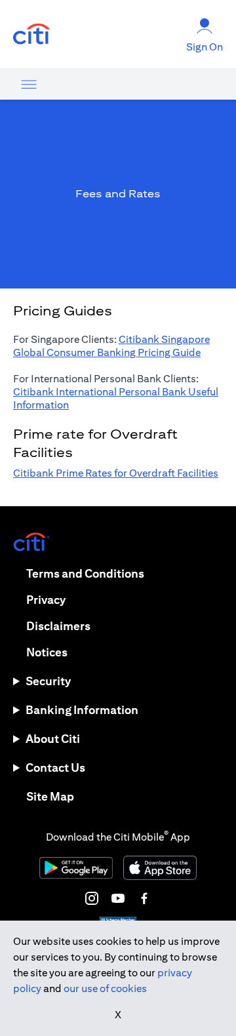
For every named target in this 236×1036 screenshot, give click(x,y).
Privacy (46, 600)
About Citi (53, 739)
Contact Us (55, 767)
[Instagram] (92, 898)
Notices (47, 652)
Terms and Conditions (85, 573)
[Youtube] (118, 898)
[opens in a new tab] (31, 34)
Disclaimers (58, 626)
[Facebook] (144, 898)
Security (48, 681)
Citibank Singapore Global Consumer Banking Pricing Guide (111, 346)
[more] (29, 84)
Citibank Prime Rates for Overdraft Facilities (115, 473)
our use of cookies (105, 988)
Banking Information (82, 710)
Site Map (50, 796)
